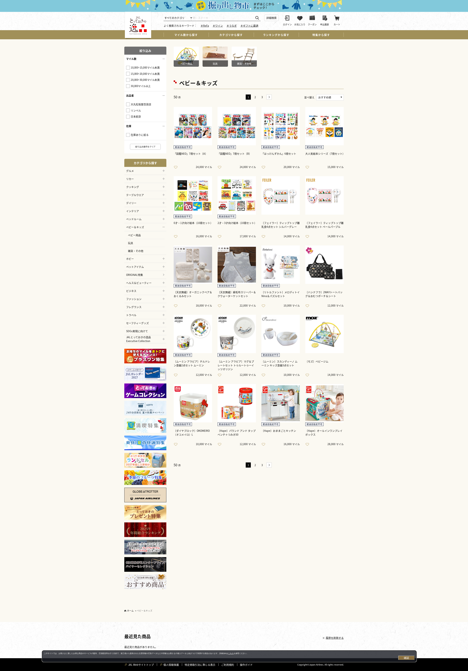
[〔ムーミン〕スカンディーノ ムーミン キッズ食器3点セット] (280, 334)
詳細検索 (271, 18)
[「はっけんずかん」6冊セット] (280, 126)
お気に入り (176, 167)
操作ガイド (246, 664)
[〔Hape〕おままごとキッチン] (280, 403)
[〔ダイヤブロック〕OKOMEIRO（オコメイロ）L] (193, 403)
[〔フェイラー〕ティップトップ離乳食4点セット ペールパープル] (324, 195)
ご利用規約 (227, 664)
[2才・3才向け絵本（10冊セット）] (237, 195)
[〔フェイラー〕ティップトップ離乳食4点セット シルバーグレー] (280, 195)
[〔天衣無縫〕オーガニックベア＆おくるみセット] (193, 264)
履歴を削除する (335, 638)
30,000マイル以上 (141, 86)
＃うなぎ (232, 25)
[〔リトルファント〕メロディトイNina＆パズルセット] (280, 264)
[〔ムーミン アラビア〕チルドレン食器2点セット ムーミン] (193, 334)
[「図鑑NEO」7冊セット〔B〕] (237, 126)
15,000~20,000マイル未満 (145, 73)
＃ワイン (218, 25)
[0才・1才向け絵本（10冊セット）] (193, 195)
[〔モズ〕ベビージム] (324, 334)
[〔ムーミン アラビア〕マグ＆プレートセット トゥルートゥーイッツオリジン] (237, 334)
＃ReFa (205, 25)
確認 (406, 657)
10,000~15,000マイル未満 (145, 67)
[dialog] (229, 656)
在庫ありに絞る (140, 135)
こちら (231, 653)
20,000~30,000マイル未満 (145, 80)
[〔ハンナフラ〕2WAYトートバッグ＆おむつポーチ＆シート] (324, 264)
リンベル (136, 110)
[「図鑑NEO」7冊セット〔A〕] (193, 126)
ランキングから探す (276, 35)
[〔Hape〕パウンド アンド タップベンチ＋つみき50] (237, 403)
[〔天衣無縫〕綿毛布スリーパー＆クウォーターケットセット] (237, 264)
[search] (257, 18)
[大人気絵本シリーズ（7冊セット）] (324, 126)
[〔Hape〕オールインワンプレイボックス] (324, 403)
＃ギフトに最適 (249, 25)
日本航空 (136, 116)
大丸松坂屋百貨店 (141, 104)
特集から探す (321, 35)
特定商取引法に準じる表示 (200, 664)
